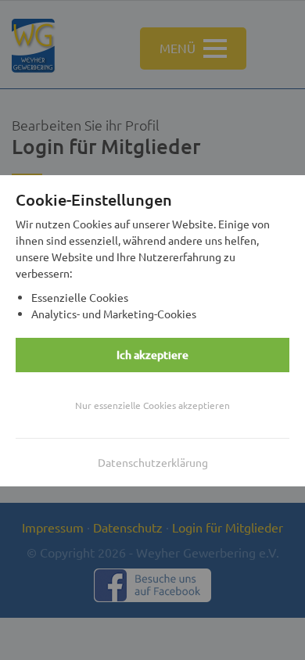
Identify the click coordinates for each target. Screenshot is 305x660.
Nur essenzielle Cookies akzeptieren (152, 405)
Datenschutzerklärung (153, 462)
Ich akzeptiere (152, 354)
